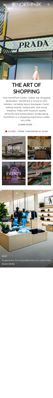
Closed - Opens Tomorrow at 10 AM (27, 131)
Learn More (25, 124)
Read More (8, 264)
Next (49, 228)
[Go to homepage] (26, 4)
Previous (4, 228)
